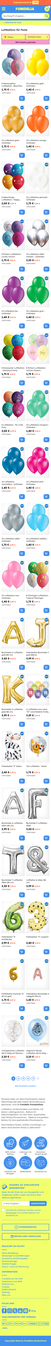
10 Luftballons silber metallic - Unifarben (35, 255)
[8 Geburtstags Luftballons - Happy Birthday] (13, 178)
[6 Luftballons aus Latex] (38, 690)
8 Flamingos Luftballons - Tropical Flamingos (37, 596)
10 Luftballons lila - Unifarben (10, 312)
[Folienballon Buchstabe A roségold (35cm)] (38, 974)
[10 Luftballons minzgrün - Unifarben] (38, 405)
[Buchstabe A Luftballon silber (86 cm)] (13, 803)
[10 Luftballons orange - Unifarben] (38, 121)
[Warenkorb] (47, 8)
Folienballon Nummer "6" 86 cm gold (13, 995)
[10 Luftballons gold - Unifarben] (13, 121)
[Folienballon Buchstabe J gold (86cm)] (38, 633)
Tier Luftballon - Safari (36, 766)
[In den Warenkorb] (22, 98)
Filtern (10, 37)
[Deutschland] (4, 1311)
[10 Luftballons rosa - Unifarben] (13, 576)
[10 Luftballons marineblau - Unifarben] (13, 462)
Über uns (6, 1295)
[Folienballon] (13, 747)
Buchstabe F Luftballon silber (36, 824)
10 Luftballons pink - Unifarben (35, 482)
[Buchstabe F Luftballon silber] (38, 803)
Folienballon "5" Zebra (12, 766)
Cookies (5, 1287)
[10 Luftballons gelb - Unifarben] (38, 64)
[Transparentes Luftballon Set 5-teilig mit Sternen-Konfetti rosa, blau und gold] (13, 1031)
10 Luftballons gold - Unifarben (11, 141)
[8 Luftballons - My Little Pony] (13, 405)
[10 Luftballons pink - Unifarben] (38, 462)
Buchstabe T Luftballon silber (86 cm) (12, 881)
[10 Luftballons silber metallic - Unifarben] (38, 234)
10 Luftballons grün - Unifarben (35, 312)
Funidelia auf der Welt (12, 1278)
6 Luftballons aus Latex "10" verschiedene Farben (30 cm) (37, 710)
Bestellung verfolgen (27, 1236)
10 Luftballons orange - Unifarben (36, 141)
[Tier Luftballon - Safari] (38, 747)
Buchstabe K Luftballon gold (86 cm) (12, 710)
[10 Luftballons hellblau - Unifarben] (38, 519)
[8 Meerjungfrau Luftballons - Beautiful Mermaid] (13, 64)
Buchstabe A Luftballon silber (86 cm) (12, 824)
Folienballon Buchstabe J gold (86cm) (37, 653)
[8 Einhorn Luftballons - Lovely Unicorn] (13, 234)
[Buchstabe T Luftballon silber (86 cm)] (13, 860)
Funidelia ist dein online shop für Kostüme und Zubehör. (25, 8)
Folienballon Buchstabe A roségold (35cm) (37, 995)
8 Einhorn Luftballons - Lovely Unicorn (12, 255)
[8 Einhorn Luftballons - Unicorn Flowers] (38, 348)
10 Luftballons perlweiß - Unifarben (37, 198)
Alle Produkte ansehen (25, 1086)
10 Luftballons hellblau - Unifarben (37, 539)
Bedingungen (11, 1213)
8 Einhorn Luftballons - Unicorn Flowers (36, 369)
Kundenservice (27, 1227)
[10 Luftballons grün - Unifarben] (38, 291)
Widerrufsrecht (9, 1289)
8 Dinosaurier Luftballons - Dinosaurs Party (13, 369)
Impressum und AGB (12, 1281)
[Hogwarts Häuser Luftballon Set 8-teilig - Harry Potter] (38, 1031)
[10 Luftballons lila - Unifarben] (13, 291)
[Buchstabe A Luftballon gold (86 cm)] (13, 633)
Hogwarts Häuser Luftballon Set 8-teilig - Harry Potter (36, 1051)
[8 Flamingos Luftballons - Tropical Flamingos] (38, 576)
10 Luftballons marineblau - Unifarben (12, 482)
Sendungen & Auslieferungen (16, 1255)
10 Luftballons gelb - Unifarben (35, 84)
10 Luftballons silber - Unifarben (11, 539)
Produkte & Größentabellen (15, 1258)
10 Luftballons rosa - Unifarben (11, 596)
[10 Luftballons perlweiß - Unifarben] (38, 178)
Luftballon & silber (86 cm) (36, 881)
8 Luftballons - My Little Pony (12, 426)
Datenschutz (8, 1284)
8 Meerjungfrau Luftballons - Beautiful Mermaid (12, 84)
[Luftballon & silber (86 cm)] (38, 860)
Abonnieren (38, 1203)
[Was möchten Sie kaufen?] (3, 9)
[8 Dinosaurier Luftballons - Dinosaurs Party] (13, 348)
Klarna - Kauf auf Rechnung (15, 1266)
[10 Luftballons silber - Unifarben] (13, 519)
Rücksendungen (9, 1261)
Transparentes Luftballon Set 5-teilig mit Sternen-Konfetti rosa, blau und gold (13, 1051)
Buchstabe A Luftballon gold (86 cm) (12, 653)
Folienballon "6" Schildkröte (9, 938)
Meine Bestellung (10, 1253)
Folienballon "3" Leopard (37, 937)
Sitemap (6, 1292)
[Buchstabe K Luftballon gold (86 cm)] (13, 690)
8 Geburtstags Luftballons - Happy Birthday (10, 198)
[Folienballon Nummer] (13, 974)
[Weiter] (38, 1078)
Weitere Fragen (9, 1264)
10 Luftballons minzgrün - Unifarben (37, 426)
